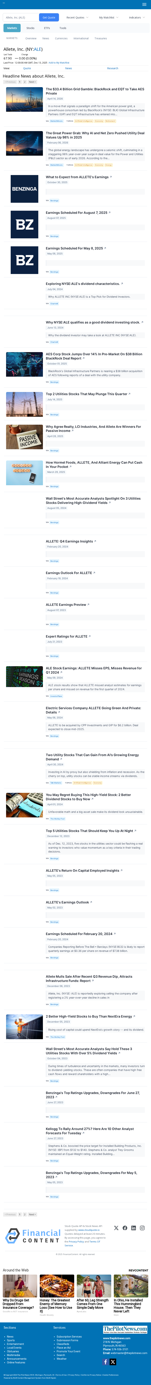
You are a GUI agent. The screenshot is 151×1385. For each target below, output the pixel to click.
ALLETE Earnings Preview (68, 605)
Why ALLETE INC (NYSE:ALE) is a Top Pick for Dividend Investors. (89, 296)
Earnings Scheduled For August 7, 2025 (78, 213)
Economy (99, 121)
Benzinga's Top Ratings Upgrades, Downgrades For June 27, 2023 (93, 1095)
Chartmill (54, 304)
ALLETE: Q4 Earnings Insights (71, 541)
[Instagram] (142, 1236)
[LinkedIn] (133, 1236)
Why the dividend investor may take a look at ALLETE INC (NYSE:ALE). (92, 335)
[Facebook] (125, 1236)
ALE (37, 49)
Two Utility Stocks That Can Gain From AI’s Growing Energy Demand (92, 757)
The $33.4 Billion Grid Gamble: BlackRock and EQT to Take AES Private (95, 91)
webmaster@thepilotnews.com (129, 1353)
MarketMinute (56, 121)
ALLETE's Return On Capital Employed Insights (84, 870)
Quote (27, 68)
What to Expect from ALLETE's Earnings (79, 177)
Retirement (110, 121)
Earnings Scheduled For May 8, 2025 (76, 248)
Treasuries (100, 38)
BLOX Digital (51, 1378)
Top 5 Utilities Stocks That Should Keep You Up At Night (91, 831)
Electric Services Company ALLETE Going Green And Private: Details (93, 710)
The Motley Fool (57, 819)
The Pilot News (23, 1375)
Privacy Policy (76, 1241)
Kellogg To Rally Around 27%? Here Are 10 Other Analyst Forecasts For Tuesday (90, 1131)
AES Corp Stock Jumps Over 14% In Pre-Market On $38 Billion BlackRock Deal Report (94, 356)
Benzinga (54, 201)
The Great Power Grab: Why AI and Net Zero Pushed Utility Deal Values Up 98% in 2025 (95, 135)
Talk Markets (55, 783)
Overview (30, 38)
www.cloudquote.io (89, 1230)
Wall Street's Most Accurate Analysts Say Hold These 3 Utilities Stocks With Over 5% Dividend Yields (89, 1051)
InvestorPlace (56, 696)
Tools (62, 28)
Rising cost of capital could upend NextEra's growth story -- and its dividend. (96, 1029)
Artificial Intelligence (83, 121)
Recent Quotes (75, 17)
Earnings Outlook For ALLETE (71, 573)
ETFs (47, 28)
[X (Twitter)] (116, 1236)
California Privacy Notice (91, 1375)
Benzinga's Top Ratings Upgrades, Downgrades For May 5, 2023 (91, 1175)
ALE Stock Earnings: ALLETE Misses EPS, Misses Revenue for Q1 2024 (94, 670)
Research (112, 68)
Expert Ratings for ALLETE (68, 636)
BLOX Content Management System (27, 1378)
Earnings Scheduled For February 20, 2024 (81, 934)
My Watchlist (106, 17)
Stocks (30, 28)
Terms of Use (61, 1375)
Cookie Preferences (111, 1375)
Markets (12, 28)
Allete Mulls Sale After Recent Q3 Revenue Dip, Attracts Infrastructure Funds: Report (89, 979)
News (45, 38)
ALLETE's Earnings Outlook (69, 902)
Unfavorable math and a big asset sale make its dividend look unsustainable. (96, 811)
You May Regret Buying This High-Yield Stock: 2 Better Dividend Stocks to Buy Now (88, 797)
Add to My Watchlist (59, 62)
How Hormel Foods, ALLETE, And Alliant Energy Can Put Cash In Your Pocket (94, 464)
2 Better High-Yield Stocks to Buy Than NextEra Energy (91, 1016)
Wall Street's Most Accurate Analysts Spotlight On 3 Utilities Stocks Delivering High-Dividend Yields (93, 501)
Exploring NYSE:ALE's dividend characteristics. (84, 284)
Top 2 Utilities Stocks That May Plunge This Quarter (88, 394)
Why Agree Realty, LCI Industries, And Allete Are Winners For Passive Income (93, 429)
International (81, 38)
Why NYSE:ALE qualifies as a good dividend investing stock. (95, 322)
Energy (109, 165)
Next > (32, 81)
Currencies (61, 38)
